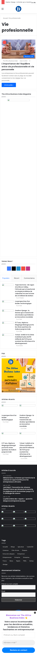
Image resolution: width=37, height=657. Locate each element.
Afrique (13, 547)
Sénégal (5, 564)
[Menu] (3, 9)
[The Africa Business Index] (18, 9)
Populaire (5, 278)
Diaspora (24, 550)
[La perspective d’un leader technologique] (7, 304)
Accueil (5, 18)
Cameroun (6, 550)
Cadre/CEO (30, 547)
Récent (16, 278)
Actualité (5, 547)
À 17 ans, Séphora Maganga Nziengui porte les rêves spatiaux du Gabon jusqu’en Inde (24, 326)
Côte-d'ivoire (15, 550)
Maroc (11, 561)
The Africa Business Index (10, 61)
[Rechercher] (34, 9)
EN (32, 2)
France (5, 561)
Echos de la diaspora (8, 554)
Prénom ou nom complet (10, 584)
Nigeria (18, 561)
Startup (31, 561)
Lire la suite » (8, 85)
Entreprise (17, 557)
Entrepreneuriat (7, 557)
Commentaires (29, 278)
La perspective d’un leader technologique (23, 302)
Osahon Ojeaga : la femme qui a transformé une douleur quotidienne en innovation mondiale (24, 313)
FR (34, 2)
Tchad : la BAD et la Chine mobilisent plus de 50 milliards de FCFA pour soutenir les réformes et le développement (25, 339)
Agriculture (21, 547)
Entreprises (26, 557)
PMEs (24, 561)
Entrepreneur (21, 554)
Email (3, 591)
